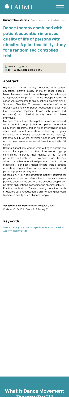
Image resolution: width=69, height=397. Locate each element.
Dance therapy (11, 227)
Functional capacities (32, 227)
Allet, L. (12, 66)
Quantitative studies (16, 20)
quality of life (20, 230)
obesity (49, 227)
